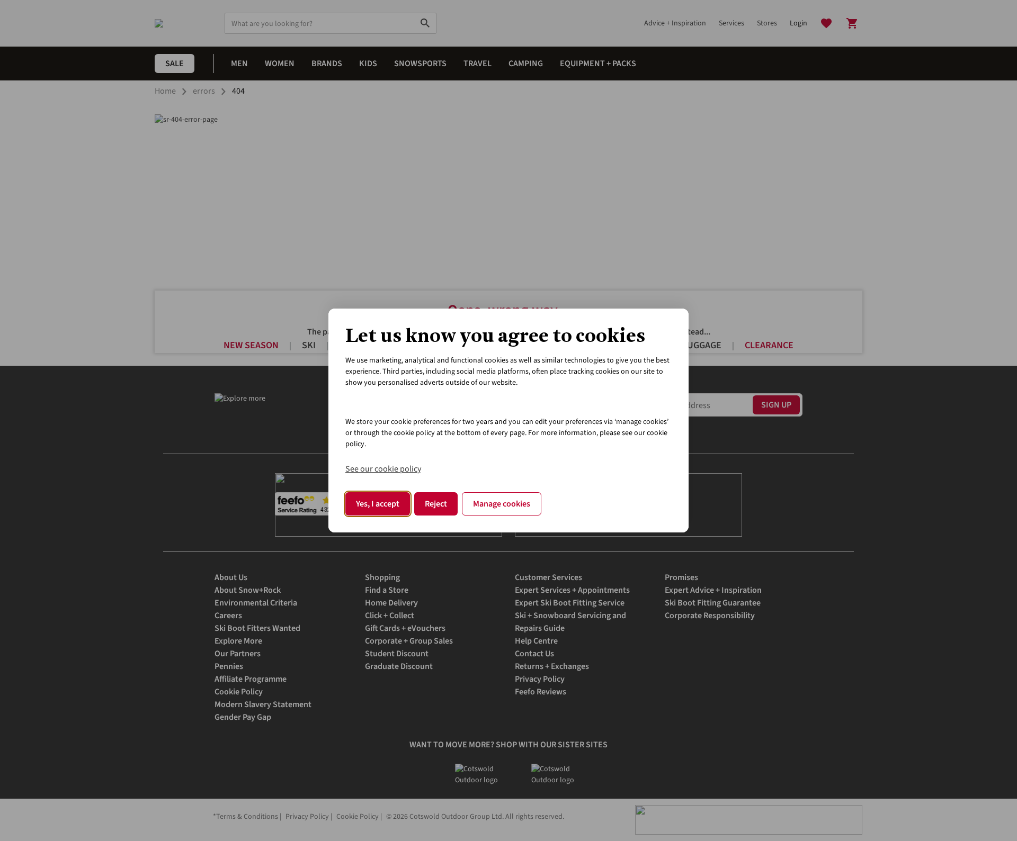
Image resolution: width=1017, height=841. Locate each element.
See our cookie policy (383, 469)
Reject (436, 504)
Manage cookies (501, 504)
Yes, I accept (377, 504)
